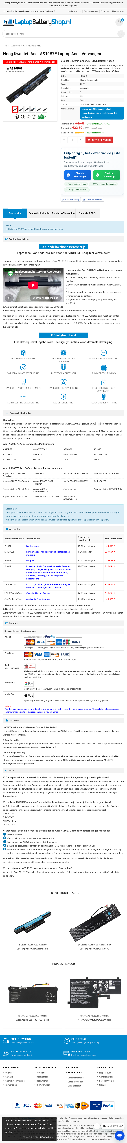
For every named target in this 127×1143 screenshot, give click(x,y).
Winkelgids (41, 1072)
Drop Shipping (74, 1085)
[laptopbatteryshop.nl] (36, 25)
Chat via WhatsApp (109, 175)
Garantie (9, 1077)
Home (6, 45)
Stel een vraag (72, 199)
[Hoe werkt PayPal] (102, 1105)
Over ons (105, 11)
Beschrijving (15, 213)
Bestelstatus (42, 1077)
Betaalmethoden (75, 1081)
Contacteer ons (91, 11)
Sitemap (103, 1085)
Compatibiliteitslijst (39, 213)
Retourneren (42, 1081)
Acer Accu (15, 45)
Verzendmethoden (76, 1077)
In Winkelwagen (101, 139)
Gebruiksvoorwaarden (15, 1081)
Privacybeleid (11, 1085)
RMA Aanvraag (43, 1085)
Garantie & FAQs (87, 213)
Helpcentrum (118, 11)
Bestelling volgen (106, 1081)
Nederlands (73, 11)
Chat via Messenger (80, 175)
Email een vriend (94, 199)
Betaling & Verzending (63, 213)
